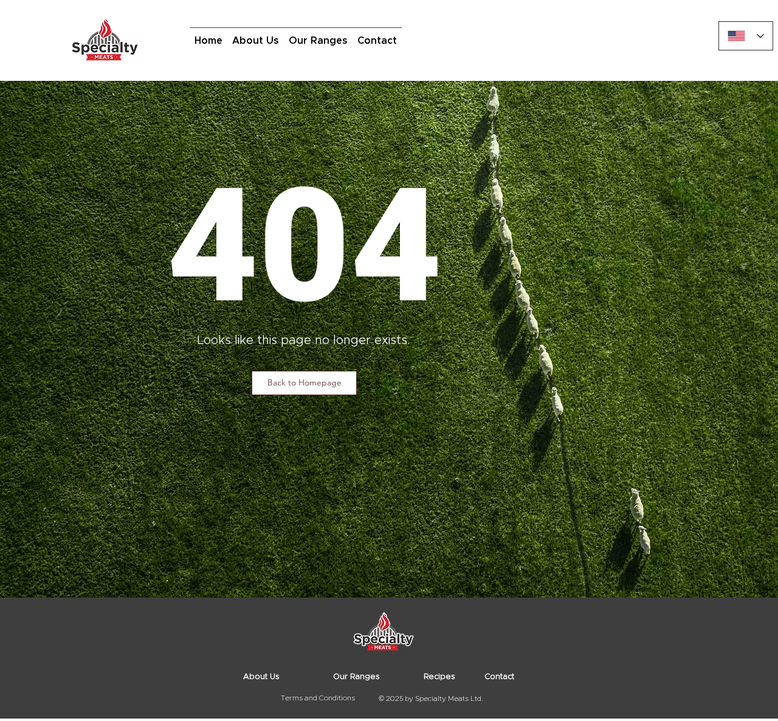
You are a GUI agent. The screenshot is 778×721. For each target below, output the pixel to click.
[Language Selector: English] (745, 35)
